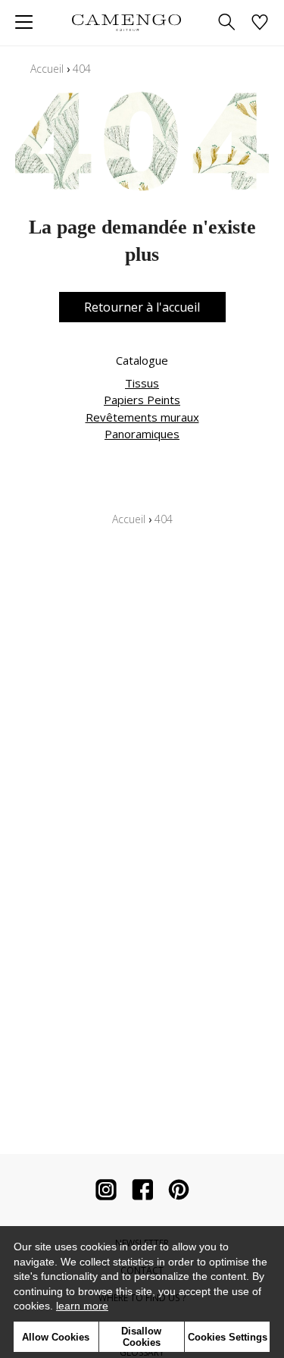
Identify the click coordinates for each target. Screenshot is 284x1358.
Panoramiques (142, 433)
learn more (82, 1306)
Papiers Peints (142, 399)
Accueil (47, 68)
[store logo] (127, 22)
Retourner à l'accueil (142, 307)
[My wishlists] (260, 23)
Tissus (142, 382)
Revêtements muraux (142, 417)
